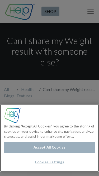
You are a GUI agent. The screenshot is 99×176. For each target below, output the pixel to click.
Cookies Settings (49, 162)
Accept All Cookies (49, 147)
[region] (49, 138)
